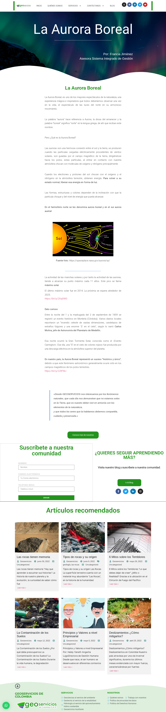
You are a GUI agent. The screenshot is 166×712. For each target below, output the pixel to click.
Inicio (39, 6)
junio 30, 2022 (43, 561)
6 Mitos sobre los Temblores (127, 557)
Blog (112, 6)
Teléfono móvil (26, 485)
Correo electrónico (29, 474)
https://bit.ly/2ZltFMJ (55, 371)
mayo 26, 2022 (136, 561)
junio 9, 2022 (89, 561)
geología (66, 565)
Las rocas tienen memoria (33, 557)
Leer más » (21, 588)
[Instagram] (124, 4)
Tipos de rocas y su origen (80, 557)
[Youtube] (145, 4)
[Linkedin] (134, 4)
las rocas (75, 565)
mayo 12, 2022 (43, 641)
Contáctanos (94, 6)
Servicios (73, 6)
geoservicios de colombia (29, 695)
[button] (6, 705)
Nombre (22, 463)
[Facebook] (129, 4)
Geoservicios (25, 561)
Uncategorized (23, 565)
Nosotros (113, 693)
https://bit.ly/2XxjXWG (56, 298)
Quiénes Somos (55, 6)
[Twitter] (140, 4)
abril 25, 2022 (135, 641)
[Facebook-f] (118, 491)
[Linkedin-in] (133, 491)
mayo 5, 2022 (89, 641)
